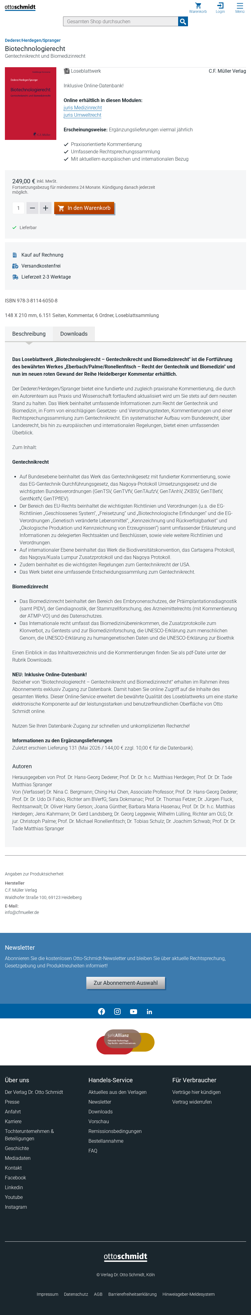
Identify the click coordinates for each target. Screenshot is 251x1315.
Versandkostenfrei (41, 266)
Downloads (100, 1112)
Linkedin (14, 1187)
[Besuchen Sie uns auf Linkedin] (149, 1011)
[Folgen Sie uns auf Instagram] (117, 1011)
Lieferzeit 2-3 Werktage (46, 277)
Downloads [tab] (74, 334)
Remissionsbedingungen (115, 1131)
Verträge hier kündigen (196, 1092)
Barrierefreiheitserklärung (132, 1294)
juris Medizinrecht (83, 108)
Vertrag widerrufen (192, 1102)
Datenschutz (76, 1294)
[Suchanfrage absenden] (183, 21)
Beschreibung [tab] (29, 334)
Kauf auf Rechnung (42, 255)
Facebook (15, 1178)
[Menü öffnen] (240, 6)
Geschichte (17, 1148)
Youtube (14, 1197)
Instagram (16, 1207)
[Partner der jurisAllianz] (125, 1041)
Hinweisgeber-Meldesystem (189, 1294)
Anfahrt (13, 1112)
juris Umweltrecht (82, 115)
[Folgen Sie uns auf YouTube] (133, 1011)
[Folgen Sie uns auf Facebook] (101, 1011)
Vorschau (98, 1121)
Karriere (13, 1121)
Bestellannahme (105, 1141)
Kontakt (13, 1168)
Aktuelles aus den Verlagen (117, 1092)
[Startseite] (125, 1260)
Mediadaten (18, 1158)
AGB (98, 1294)
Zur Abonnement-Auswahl (126, 983)
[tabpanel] (125, 594)
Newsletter (99, 1102)
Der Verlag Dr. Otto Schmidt (34, 1092)
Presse (12, 1102)
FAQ (92, 1151)
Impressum (47, 1294)
